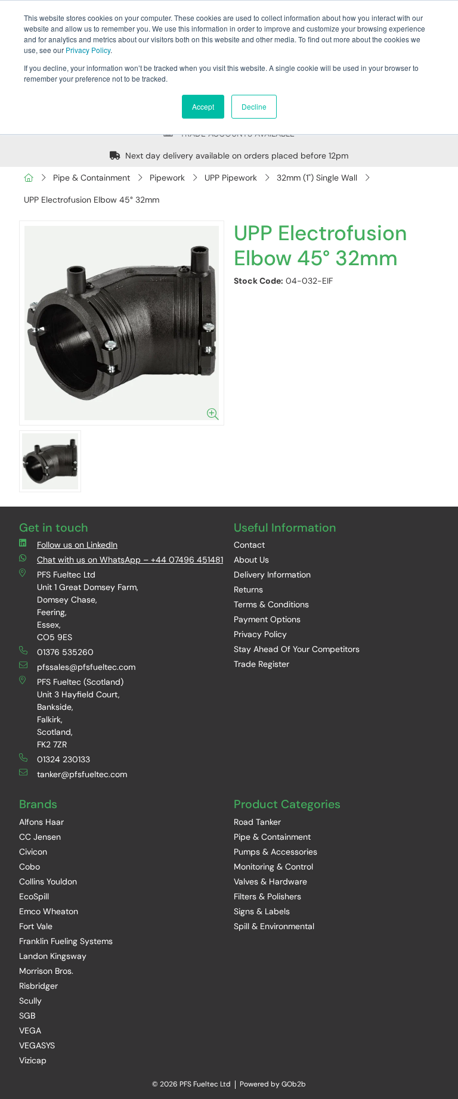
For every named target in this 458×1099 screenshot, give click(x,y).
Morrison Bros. (46, 970)
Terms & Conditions (271, 604)
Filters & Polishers (267, 896)
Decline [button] (254, 106)
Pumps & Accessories (275, 851)
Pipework (167, 177)
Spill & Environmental (274, 926)
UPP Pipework (231, 177)
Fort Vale (35, 926)
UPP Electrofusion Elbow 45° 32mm (91, 199)
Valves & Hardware (270, 881)
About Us (251, 559)
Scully (30, 1000)
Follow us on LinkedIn (77, 544)
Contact (249, 544)
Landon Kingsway (52, 956)
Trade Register (261, 664)
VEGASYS (37, 1045)
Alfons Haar (41, 822)
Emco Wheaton (48, 911)
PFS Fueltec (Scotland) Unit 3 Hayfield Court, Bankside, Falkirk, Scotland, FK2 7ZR (80, 713)
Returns (248, 589)
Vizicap (33, 1060)
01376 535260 (65, 652)
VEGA (30, 1030)
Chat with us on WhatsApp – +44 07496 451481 (130, 559)
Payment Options (267, 619)
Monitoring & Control (273, 866)
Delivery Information (272, 574)
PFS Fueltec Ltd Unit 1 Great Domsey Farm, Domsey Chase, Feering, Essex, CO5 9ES (87, 605)
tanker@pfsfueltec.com (82, 774)
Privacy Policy (88, 50)
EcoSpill (34, 896)
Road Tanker (257, 822)
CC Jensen (40, 836)
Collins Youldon (48, 881)
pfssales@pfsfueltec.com (86, 667)
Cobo (29, 866)
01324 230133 (63, 759)
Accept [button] (203, 106)
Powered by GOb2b (273, 1084)
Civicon (33, 851)
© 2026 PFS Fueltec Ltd (191, 1084)
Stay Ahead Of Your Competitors (297, 649)
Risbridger (38, 985)
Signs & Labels (262, 911)
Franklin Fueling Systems (66, 941)
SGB (27, 1015)
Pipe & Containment (91, 177)
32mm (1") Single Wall (317, 177)
